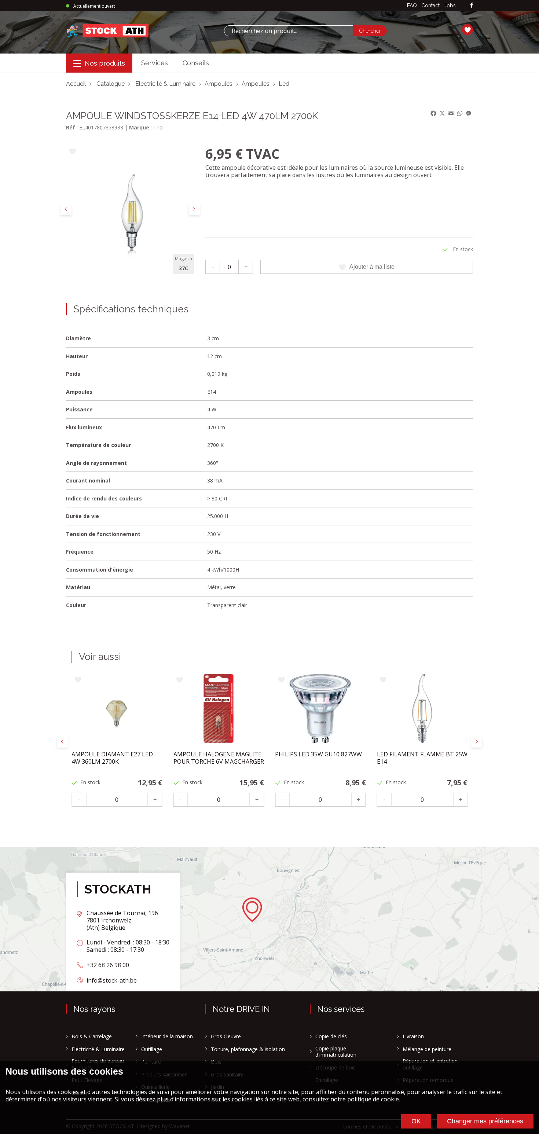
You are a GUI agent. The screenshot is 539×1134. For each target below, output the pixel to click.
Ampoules (218, 83)
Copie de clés (331, 1036)
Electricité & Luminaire (165, 83)
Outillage (151, 1049)
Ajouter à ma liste (372, 267)
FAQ (412, 5)
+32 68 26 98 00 (108, 965)
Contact (430, 5)
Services (154, 63)
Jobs (450, 5)
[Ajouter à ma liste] (72, 152)
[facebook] (471, 6)
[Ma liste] (467, 30)
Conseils (196, 63)
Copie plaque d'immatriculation (335, 1051)
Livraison (413, 1036)
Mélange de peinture (427, 1049)
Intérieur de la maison (167, 1036)
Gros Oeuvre (226, 1036)
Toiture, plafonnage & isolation (248, 1049)
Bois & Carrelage (92, 1036)
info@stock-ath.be (112, 980)
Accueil (76, 83)
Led (284, 83)
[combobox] (288, 30)
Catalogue (110, 83)
